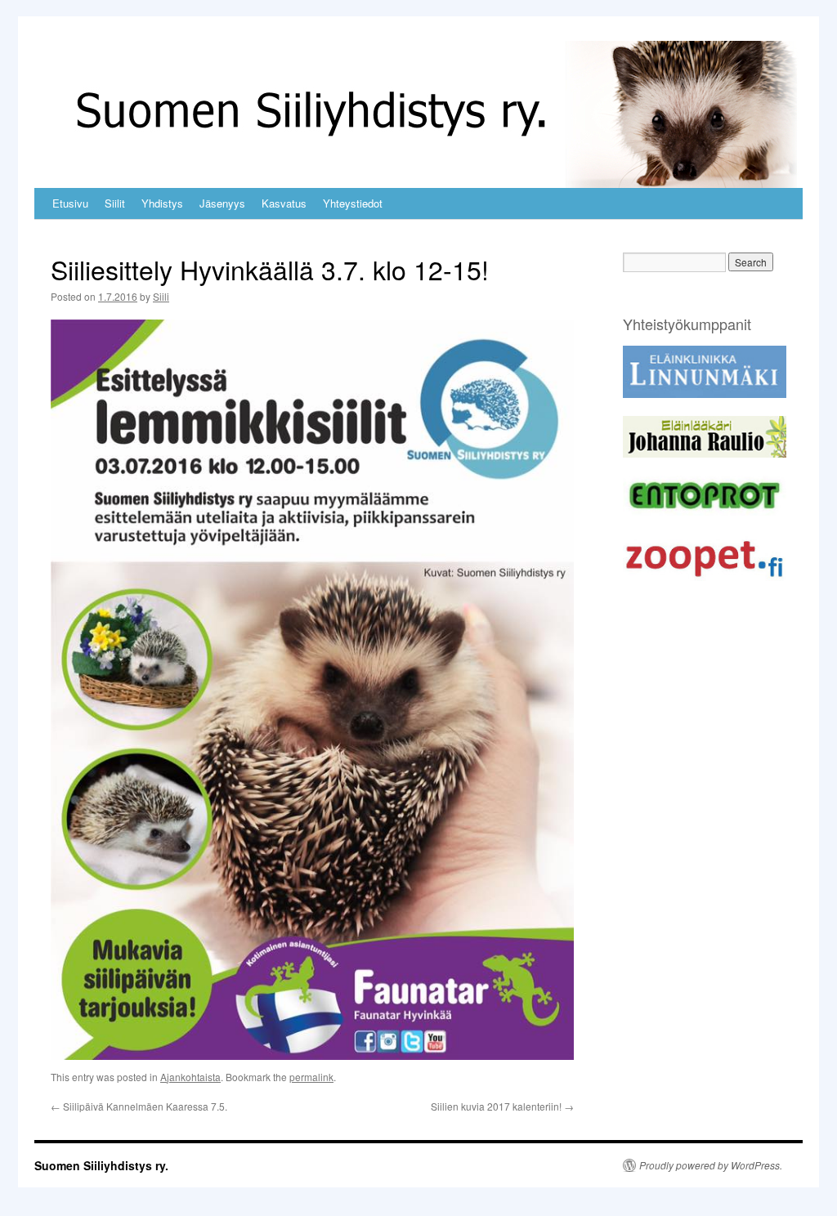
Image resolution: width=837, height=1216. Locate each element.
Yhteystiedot (353, 203)
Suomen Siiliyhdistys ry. (101, 1165)
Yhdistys (162, 203)
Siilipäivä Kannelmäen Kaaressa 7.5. (139, 1106)
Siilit (115, 203)
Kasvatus (284, 203)
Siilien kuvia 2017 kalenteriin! (502, 1106)
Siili (161, 296)
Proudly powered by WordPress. (710, 1165)
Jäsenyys (222, 203)
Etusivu (70, 203)
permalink (311, 1077)
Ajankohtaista (190, 1077)
